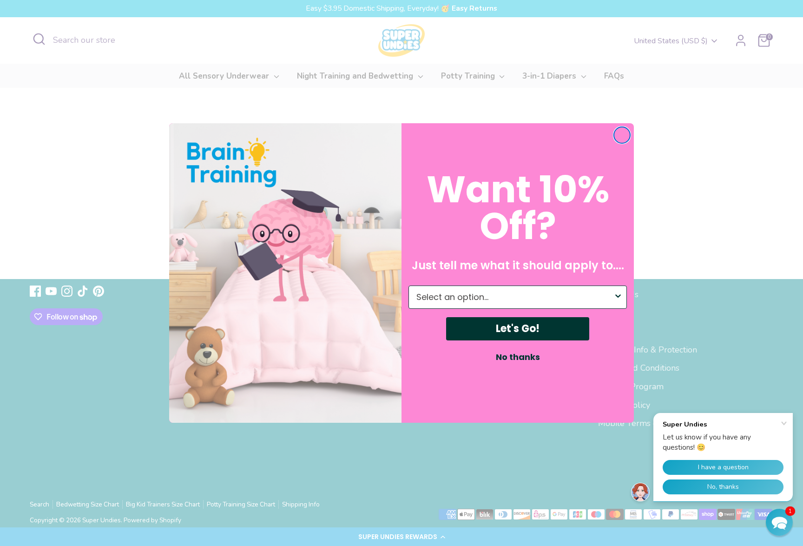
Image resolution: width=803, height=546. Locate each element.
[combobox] (514, 297)
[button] (779, 522)
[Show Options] (618, 297)
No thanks (518, 357)
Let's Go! (518, 328)
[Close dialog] (622, 135)
